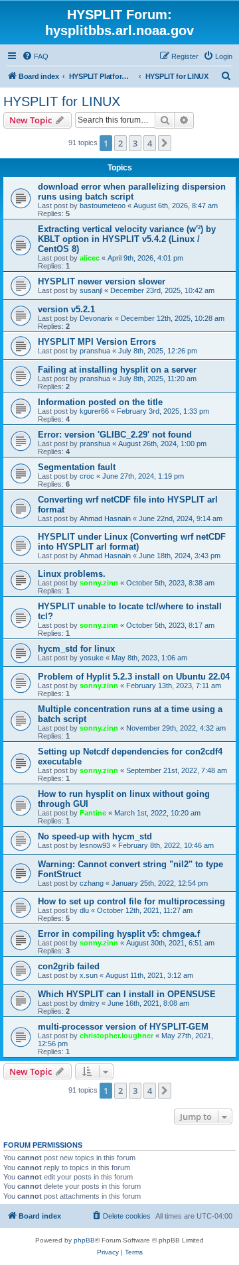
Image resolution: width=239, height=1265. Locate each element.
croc (87, 476)
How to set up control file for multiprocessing (131, 901)
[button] (164, 143)
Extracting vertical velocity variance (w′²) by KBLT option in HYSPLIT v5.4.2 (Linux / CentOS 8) (127, 239)
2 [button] (120, 143)
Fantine (93, 813)
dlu (84, 910)
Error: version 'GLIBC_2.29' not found (115, 435)
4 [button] (149, 143)
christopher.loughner (116, 1036)
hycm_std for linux (76, 649)
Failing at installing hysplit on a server (117, 370)
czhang (92, 883)
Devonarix (96, 318)
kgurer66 (94, 411)
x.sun (89, 975)
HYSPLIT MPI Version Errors (97, 342)
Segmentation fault (77, 467)
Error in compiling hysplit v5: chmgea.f (119, 934)
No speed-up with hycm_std (95, 836)
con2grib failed (69, 966)
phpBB (84, 1240)
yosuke (92, 658)
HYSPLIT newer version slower (101, 281)
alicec (90, 258)
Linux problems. (72, 574)
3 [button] (135, 143)
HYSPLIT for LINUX (61, 101)
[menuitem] (35, 56)
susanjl (91, 290)
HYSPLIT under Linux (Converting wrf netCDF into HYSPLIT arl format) (132, 542)
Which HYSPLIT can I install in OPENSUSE (127, 994)
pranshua (95, 351)
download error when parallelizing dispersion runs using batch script (132, 192)
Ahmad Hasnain (105, 518)
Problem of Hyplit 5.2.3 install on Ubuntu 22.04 (134, 677)
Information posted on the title (100, 402)
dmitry (90, 1003)
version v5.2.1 (66, 309)
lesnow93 (95, 845)
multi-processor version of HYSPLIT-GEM (123, 1027)
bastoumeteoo (102, 206)
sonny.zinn (99, 583)
